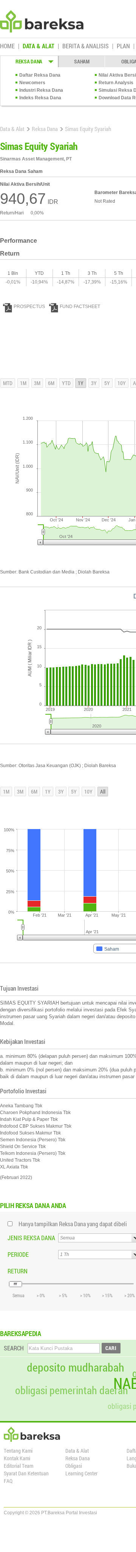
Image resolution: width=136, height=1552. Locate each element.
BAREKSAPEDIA (20, 1333)
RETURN (18, 1271)
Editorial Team (18, 1465)
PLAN (123, 46)
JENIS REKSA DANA (31, 1238)
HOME (7, 46)
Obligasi (73, 1465)
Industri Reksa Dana (41, 90)
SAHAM (82, 61)
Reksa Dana (45, 128)
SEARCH (14, 1348)
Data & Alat (12, 128)
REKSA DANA (28, 61)
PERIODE (18, 1254)
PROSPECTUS (29, 306)
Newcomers (32, 82)
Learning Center (81, 1473)
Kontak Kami (17, 1458)
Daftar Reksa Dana (39, 75)
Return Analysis (116, 82)
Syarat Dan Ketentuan (26, 1473)
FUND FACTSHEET (80, 306)
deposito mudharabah (75, 1367)
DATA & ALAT (38, 46)
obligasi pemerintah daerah (71, 1390)
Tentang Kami (18, 1450)
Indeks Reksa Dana (40, 97)
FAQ (8, 1480)
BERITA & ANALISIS (85, 46)
